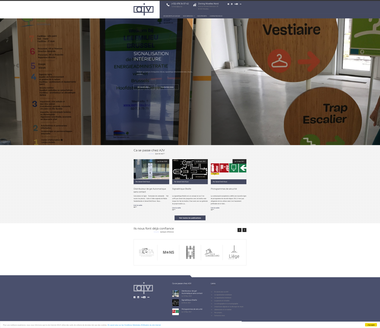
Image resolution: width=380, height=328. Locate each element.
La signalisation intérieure (222, 298)
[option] (190, 81)
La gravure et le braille (221, 301)
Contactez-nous (216, 16)
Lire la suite (138, 205)
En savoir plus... (144, 83)
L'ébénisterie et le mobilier (223, 309)
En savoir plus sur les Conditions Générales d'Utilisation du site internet (134, 325)
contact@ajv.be (176, 6)
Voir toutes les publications (190, 218)
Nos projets (202, 16)
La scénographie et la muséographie (226, 304)
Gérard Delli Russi (144, 182)
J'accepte (371, 325)
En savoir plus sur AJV (171, 16)
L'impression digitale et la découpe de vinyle (228, 307)
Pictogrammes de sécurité (224, 189)
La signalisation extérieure (223, 295)
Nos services (188, 16)
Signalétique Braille (181, 189)
